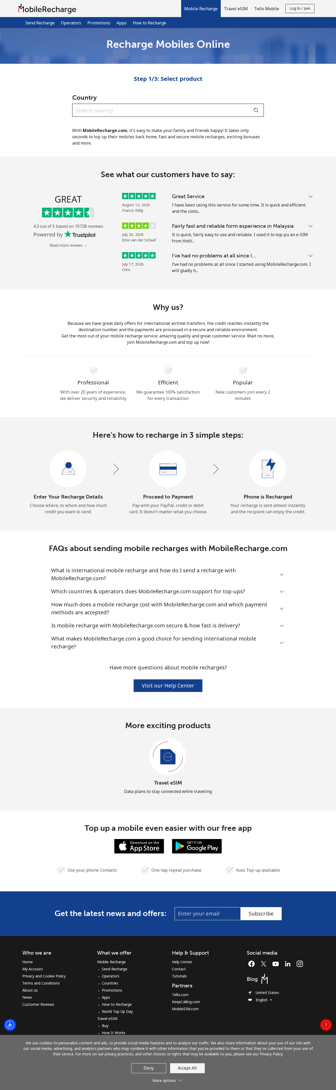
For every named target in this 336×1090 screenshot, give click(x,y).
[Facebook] (253, 964)
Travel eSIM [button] (236, 9)
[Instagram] (299, 964)
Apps (122, 23)
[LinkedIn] (289, 964)
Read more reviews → (68, 245)
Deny (149, 1068)
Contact (179, 968)
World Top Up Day (117, 1011)
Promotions (98, 23)
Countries (110, 983)
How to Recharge (149, 23)
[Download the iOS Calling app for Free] (139, 846)
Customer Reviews (38, 1004)
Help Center (182, 961)
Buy (105, 1025)
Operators (71, 23)
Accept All (187, 1068)
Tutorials (179, 975)
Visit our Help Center (168, 685)
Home (27, 961)
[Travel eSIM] (168, 757)
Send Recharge (114, 968)
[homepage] (48, 8)
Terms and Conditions (41, 983)
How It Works (113, 1032)
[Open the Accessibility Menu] (10, 1025)
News (27, 997)
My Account (32, 968)
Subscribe (261, 913)
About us (30, 990)
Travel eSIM (168, 783)
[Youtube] (277, 964)
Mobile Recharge (111, 961)
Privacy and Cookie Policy (44, 975)
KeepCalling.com (186, 1001)
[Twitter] (265, 964)
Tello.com (180, 994)
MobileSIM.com (185, 1008)
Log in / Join (300, 8)
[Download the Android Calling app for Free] (197, 846)
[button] (201, 8)
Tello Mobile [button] (266, 9)
